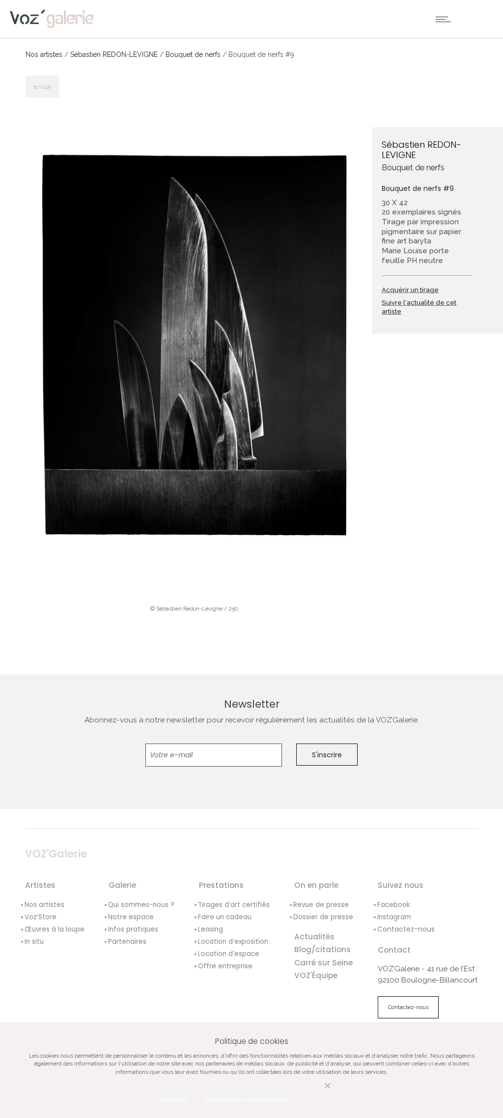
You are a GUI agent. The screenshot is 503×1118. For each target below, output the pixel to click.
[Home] (51, 18)
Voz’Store (40, 917)
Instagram (394, 917)
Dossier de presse (323, 917)
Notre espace (131, 917)
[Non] (317, 1091)
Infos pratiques (133, 929)
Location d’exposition (233, 941)
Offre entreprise (225, 966)
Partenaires (127, 941)
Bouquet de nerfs (193, 54)
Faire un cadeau (225, 917)
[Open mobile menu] (445, 19)
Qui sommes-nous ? (141, 904)
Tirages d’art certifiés (234, 904)
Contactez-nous (406, 929)
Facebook (393, 904)
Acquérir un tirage (410, 289)
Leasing (210, 929)
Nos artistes (44, 54)
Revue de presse (321, 904)
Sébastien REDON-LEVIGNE (114, 54)
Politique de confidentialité (246, 1099)
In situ (34, 941)
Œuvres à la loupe (54, 929)
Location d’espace (228, 953)
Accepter (173, 1099)
